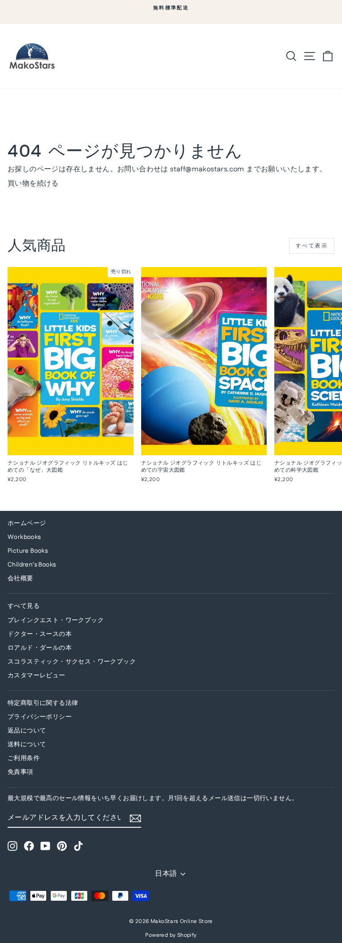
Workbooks (24, 537)
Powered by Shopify (170, 935)
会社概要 (20, 578)
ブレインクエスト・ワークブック (56, 620)
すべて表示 (312, 246)
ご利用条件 (24, 758)
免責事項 (20, 772)
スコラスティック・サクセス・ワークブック (72, 661)
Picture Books (28, 550)
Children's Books (32, 564)
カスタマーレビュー (36, 675)
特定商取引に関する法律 (43, 703)
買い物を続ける (33, 183)
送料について (27, 744)
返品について (27, 730)
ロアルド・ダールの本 (40, 648)
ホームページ (27, 523)
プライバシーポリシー (40, 716)
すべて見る (24, 606)
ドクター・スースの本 (40, 634)
